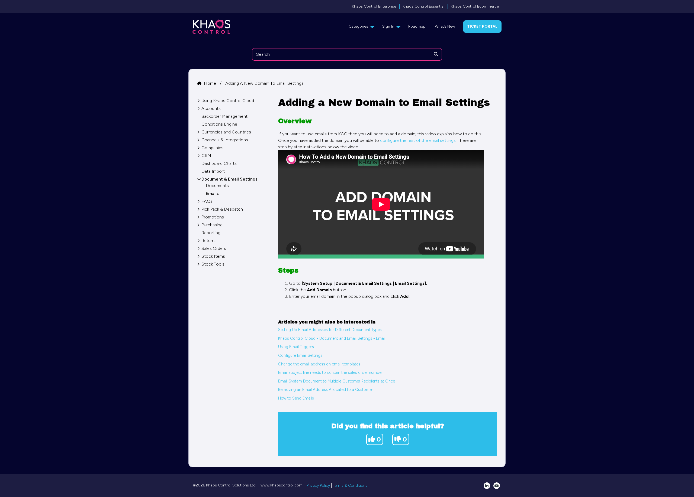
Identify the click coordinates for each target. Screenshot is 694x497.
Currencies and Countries (226, 132)
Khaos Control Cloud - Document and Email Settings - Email (331, 338)
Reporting (210, 232)
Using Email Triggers (296, 346)
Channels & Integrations (224, 139)
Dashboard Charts (219, 163)
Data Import (213, 171)
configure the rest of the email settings (418, 140)
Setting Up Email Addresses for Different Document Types (330, 329)
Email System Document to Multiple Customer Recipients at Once (336, 381)
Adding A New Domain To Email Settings (264, 83)
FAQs (207, 201)
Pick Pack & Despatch (222, 209)
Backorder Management (224, 116)
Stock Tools (212, 264)
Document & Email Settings (229, 179)
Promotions (212, 217)
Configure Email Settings (300, 355)
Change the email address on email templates (319, 364)
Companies (212, 147)
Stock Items (213, 256)
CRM (206, 155)
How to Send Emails (296, 398)
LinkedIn (487, 485)
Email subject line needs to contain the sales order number (330, 372)
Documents (217, 185)
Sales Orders (213, 248)
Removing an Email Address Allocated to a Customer (325, 389)
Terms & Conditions (350, 485)
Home (210, 83)
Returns (209, 240)
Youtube (496, 485)
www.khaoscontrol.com (282, 485)
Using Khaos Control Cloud (227, 100)
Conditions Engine (219, 124)
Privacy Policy (318, 485)
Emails (212, 193)
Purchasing (212, 224)
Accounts (211, 108)
